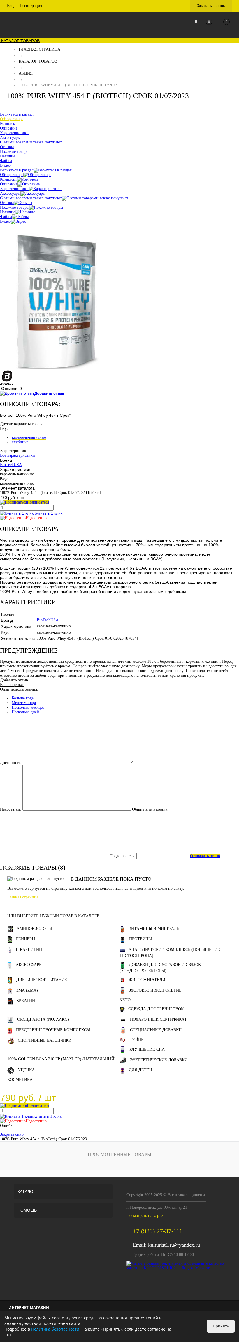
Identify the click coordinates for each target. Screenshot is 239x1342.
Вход (11, 5)
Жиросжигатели (147, 980)
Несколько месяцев (28, 707)
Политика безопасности (55, 1329)
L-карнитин (29, 949)
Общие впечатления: (150, 809)
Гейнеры (25, 939)
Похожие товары (14, 207)
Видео (5, 221)
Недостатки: (10, 809)
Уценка (26, 1070)
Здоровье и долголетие (155, 990)
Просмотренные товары (119, 1154)
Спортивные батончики (44, 1040)
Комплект (8, 179)
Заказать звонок (211, 5)
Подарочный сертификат (158, 1019)
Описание (8, 184)
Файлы (6, 216)
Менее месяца (24, 703)
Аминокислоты (34, 928)
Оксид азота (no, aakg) (43, 1019)
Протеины (140, 939)
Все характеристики (17, 455)
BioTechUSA (11, 464)
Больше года (23, 698)
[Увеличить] (56, 368)
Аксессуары (10, 193)
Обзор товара (11, 175)
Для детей (140, 1070)
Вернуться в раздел (17, 170)
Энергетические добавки (158, 1060)
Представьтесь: (122, 856)
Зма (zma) (27, 990)
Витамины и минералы (154, 928)
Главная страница (22, 897)
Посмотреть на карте (144, 1215)
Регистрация (31, 5)
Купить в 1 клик (48, 513)
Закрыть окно (12, 1134)
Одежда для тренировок (156, 1009)
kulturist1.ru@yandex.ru (174, 1245)
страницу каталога (67, 888)
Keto (125, 1000)
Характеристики (14, 189)
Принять (221, 1326)
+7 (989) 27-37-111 (157, 1231)
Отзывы (7, 203)
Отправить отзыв (205, 856)
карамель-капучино (29, 437)
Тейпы (137, 1040)
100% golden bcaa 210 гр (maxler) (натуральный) (61, 1059)
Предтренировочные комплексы (53, 1030)
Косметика (20, 1079)
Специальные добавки (156, 1030)
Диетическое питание (41, 980)
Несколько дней (25, 712)
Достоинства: (12, 762)
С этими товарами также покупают (31, 198)
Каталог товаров (20, 40)
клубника (20, 442)
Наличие (7, 212)
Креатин (25, 1001)
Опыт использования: (19, 689)
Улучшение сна (147, 1049)
